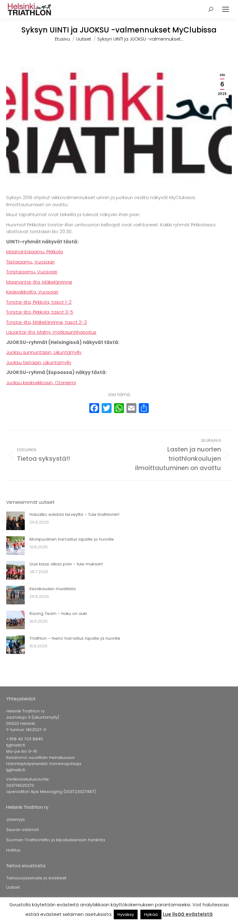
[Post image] (15, 521)
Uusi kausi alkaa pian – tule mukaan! (66, 564)
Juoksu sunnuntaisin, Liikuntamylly (44, 352)
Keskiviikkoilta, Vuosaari (32, 292)
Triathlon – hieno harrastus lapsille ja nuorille (74, 638)
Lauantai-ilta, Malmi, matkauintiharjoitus (51, 332)
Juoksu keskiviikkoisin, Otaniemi (41, 382)
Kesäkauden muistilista (52, 589)
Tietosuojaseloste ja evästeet (36, 878)
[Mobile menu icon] (225, 9)
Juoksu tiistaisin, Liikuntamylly (38, 362)
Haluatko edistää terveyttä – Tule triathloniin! (74, 514)
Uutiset (13, 887)
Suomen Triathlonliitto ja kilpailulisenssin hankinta (55, 840)
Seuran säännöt (22, 830)
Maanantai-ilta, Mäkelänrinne (39, 282)
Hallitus (13, 850)
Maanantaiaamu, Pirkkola (34, 251)
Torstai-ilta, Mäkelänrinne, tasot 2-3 (46, 322)
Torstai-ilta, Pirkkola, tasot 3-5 (39, 312)
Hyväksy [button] (125, 914)
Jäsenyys (15, 819)
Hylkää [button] (151, 914)
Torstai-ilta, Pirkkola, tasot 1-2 (39, 302)
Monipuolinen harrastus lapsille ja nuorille (71, 539)
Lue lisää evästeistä (188, 914)
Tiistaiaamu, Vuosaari (30, 262)
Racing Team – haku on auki (58, 613)
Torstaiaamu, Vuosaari (31, 271)
